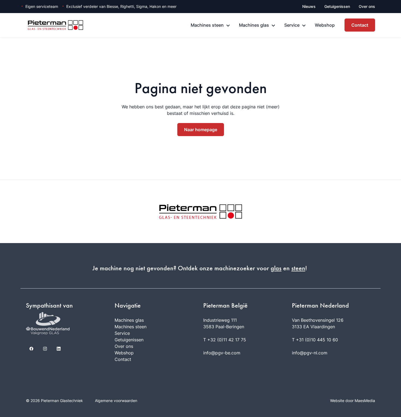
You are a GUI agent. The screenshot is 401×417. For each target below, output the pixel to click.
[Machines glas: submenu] (273, 25)
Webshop (325, 25)
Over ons (367, 6)
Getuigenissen (337, 6)
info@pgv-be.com (221, 353)
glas (276, 268)
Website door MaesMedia (352, 400)
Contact (359, 25)
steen (298, 268)
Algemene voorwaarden (116, 400)
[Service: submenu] (304, 25)
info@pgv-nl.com (309, 353)
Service (292, 25)
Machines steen (207, 25)
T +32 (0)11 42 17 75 (224, 340)
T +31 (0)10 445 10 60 (315, 340)
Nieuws (309, 6)
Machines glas (254, 25)
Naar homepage (200, 130)
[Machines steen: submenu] (228, 25)
